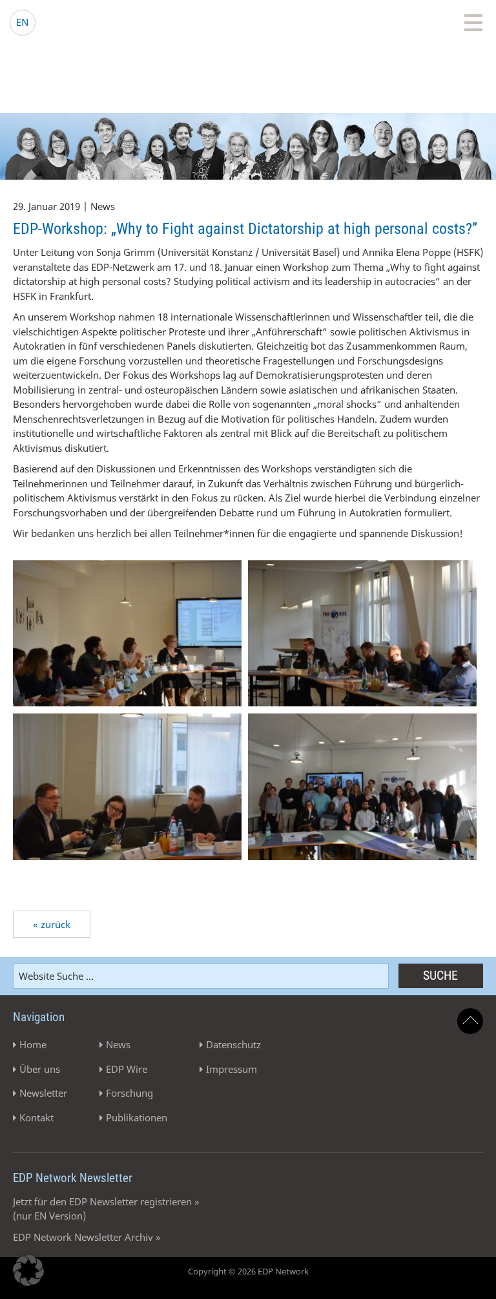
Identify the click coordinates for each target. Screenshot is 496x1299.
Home (32, 1044)
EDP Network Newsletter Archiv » (87, 1236)
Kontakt (36, 1117)
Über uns (39, 1068)
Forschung (129, 1092)
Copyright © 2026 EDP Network (248, 1271)
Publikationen (136, 1117)
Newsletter (43, 1092)
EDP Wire (126, 1068)
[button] (28, 1270)
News (118, 1044)
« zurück (51, 924)
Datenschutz (233, 1044)
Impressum (231, 1068)
